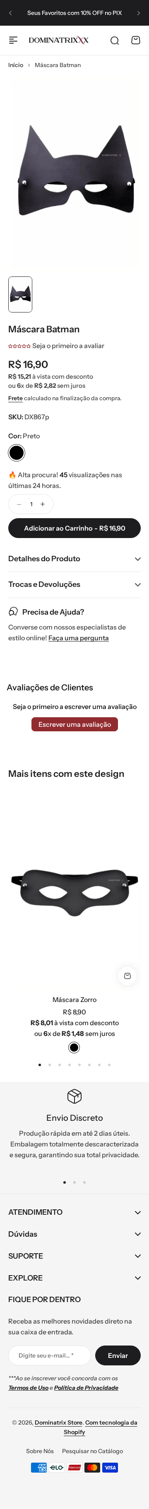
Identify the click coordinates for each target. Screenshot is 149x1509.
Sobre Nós (40, 1451)
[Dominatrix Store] (59, 40)
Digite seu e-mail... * (46, 1355)
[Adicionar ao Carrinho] (127, 976)
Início (15, 65)
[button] (10, 13)
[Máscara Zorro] (74, 890)
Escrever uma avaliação (74, 724)
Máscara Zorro (74, 999)
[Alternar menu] (13, 40)
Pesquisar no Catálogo (92, 1451)
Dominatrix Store (58, 1422)
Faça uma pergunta (78, 638)
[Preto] (16, 453)
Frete (15, 398)
